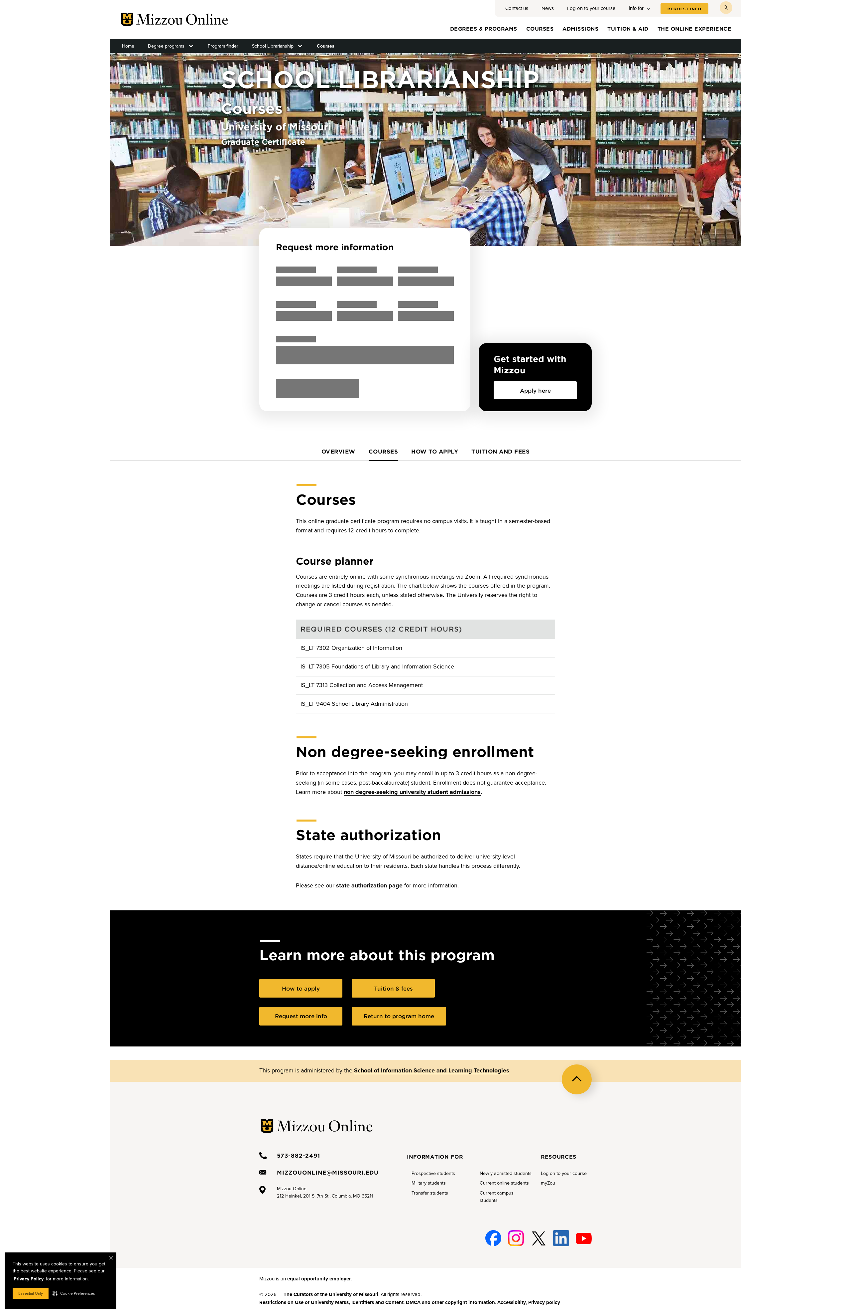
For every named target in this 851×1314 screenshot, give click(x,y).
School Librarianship (273, 46)
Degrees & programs (483, 28)
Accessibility (511, 1302)
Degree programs (166, 46)
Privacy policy (544, 1302)
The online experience (695, 28)
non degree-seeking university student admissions (412, 792)
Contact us (516, 8)
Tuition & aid (628, 28)
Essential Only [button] (30, 1293)
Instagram (516, 1234)
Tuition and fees (500, 451)
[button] (73, 1293)
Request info (684, 9)
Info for (636, 8)
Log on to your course (591, 8)
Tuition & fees (393, 988)
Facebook (493, 1234)
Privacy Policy (29, 1279)
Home (128, 46)
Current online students (504, 1183)
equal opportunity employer (319, 1279)
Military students (429, 1183)
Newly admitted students (506, 1173)
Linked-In (561, 1238)
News (548, 8)
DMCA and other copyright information (450, 1302)
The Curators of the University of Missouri (331, 1294)
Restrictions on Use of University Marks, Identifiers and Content (331, 1302)
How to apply (434, 451)
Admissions (580, 28)
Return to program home (399, 1016)
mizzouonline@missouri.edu (328, 1172)
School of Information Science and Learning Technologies (431, 1070)
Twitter (539, 1234)
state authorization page (369, 885)
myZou (548, 1183)
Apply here (535, 390)
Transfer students (430, 1193)
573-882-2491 (298, 1155)
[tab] (338, 454)
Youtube (584, 1234)
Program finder (223, 46)
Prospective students (433, 1173)
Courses (540, 28)
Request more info (301, 1016)
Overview (338, 451)
